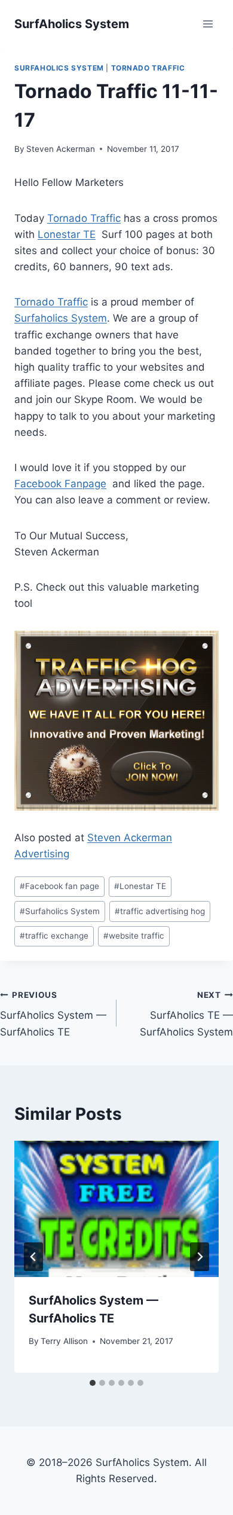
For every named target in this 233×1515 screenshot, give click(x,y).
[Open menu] (208, 23)
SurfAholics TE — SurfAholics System (186, 1014)
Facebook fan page (59, 886)
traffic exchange (54, 935)
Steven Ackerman (60, 149)
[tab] (93, 1383)
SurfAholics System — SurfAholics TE (53, 1014)
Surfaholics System (60, 318)
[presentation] (116, 1209)
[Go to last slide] (33, 1256)
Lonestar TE (67, 234)
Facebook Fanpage (60, 484)
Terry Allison (64, 1341)
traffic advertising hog (160, 911)
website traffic (133, 935)
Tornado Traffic (148, 67)
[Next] (199, 1256)
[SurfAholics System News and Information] (71, 24)
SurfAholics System (59, 67)
